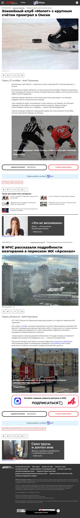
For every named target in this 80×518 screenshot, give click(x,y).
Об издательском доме (22, 466)
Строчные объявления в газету (25, 471)
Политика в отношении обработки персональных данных (30, 496)
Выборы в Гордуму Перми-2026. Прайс (60, 473)
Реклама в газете (60, 466)
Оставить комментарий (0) (63, 167)
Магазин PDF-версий (21, 469)
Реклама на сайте (47, 466)
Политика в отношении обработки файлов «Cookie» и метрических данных (34, 498)
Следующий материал (41, 512)
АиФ (13, 307)
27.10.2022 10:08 (6, 8)
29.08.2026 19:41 (6, 242)
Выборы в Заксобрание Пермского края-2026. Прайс (31, 473)
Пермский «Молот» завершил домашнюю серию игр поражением (23, 203)
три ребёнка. (56, 343)
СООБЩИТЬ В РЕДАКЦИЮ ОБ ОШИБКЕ (26, 476)
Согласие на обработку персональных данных (27, 495)
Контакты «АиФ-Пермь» (65, 469)
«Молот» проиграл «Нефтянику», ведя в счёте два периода (44, 150)
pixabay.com (5, 70)
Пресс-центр (36, 466)
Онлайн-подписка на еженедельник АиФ (42, 469)
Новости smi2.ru (8, 236)
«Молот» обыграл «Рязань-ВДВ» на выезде (62, 196)
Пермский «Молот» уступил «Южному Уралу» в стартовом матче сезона (62, 203)
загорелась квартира (62, 341)
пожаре (24, 326)
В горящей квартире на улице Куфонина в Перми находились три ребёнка (39, 381)
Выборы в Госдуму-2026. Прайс (46, 471)
